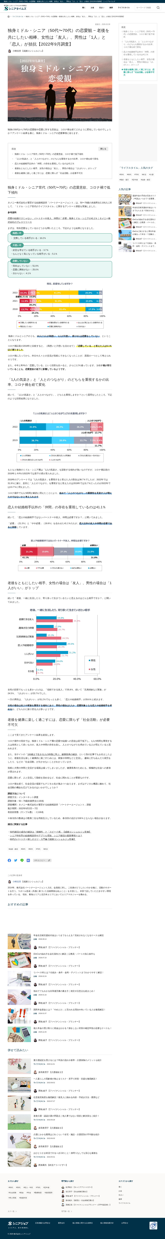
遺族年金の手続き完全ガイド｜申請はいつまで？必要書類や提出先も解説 (144, 197)
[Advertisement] (60, 922)
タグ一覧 (11, 1211)
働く (84, 8)
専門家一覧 (65, 1211)
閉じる (103, 149)
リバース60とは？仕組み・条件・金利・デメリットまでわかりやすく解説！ (69, 972)
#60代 (30, 849)
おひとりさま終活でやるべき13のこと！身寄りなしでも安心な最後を (66, 1153)
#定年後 (135, 180)
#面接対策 (23, 1198)
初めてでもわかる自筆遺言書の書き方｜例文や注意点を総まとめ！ (64, 991)
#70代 (38, 849)
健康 (111, 8)
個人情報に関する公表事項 (82, 1223)
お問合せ (124, 1223)
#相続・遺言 (124, 180)
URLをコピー (39, 860)
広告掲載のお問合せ (42, 1223)
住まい (101, 8)
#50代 (23, 849)
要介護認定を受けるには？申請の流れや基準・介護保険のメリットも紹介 (68, 1060)
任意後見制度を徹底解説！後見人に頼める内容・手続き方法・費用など (67, 1097)
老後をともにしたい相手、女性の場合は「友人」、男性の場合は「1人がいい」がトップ (55, 168)
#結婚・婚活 (13, 849)
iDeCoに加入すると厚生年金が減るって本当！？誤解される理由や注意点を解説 (144, 233)
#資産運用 (48, 1193)
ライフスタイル (124, 8)
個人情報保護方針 (107, 1223)
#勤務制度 (38, 1193)
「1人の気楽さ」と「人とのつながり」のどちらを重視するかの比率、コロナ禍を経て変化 (56, 159)
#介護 (151, 175)
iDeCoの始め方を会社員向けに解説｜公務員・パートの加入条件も (64, 954)
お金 (92, 8)
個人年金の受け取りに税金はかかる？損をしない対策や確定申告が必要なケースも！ (73, 1028)
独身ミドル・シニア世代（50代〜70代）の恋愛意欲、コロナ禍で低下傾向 (49, 154)
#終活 (45, 849)
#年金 (29, 1193)
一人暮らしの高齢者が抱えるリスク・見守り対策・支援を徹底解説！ (65, 1079)
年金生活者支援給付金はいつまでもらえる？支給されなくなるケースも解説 (69, 935)
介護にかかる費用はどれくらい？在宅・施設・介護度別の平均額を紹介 (67, 1134)
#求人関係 (12, 1198)
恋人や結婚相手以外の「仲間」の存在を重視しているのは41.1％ (44, 164)
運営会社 (61, 1223)
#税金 (21, 1193)
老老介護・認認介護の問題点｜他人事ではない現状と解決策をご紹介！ (67, 1116)
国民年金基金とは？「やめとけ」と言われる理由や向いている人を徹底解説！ (70, 1010)
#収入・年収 (28, 1187)
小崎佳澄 (17, 881)
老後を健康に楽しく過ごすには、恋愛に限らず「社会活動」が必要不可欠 (49, 173)
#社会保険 (12, 1193)
